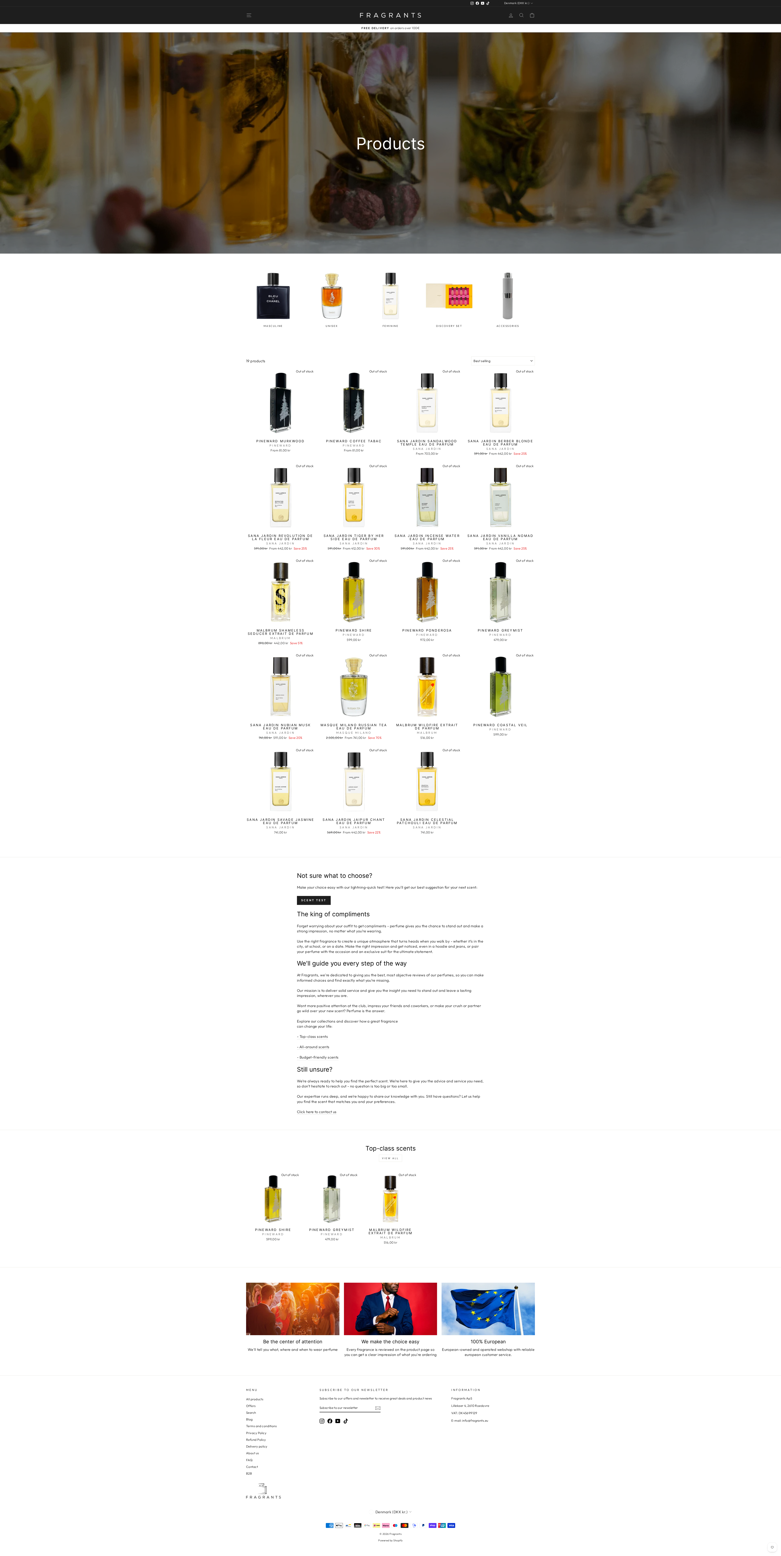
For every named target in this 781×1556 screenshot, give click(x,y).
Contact (252, 1467)
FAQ (249, 1460)
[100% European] (488, 1309)
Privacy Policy (256, 1433)
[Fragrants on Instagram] (322, 1420)
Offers (251, 1406)
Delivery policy (256, 1446)
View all (390, 1158)
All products (254, 1399)
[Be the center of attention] (292, 1309)
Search (251, 1413)
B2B (249, 1473)
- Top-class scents (312, 1036)
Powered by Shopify (390, 1540)
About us (252, 1453)
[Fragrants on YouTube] (337, 1420)
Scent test (313, 900)
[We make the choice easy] (390, 1309)
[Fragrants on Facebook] (329, 1420)
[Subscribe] (378, 1408)
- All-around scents (313, 1047)
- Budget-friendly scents (318, 1057)
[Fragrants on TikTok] (345, 1420)
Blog (249, 1419)
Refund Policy (256, 1440)
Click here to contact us (317, 1111)
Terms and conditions (261, 1426)
